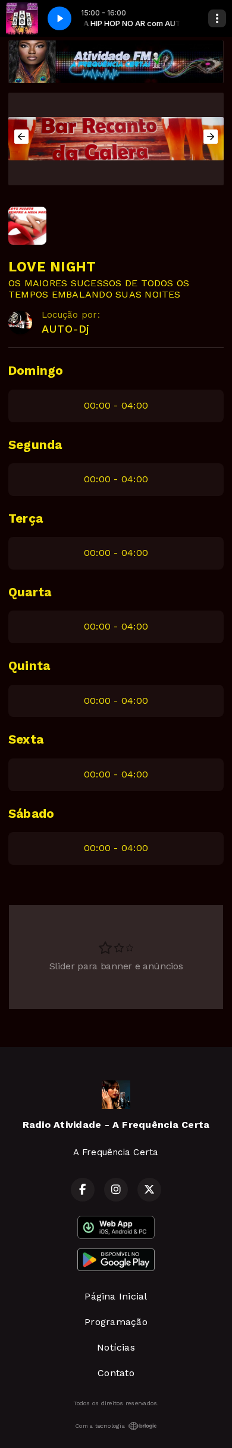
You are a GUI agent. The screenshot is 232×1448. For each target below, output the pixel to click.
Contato (116, 1373)
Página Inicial (115, 1296)
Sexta (25, 739)
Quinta (29, 666)
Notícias (116, 1347)
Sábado (31, 814)
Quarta (29, 592)
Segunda (35, 445)
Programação (116, 1321)
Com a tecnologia (100, 1425)
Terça (25, 518)
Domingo (36, 370)
